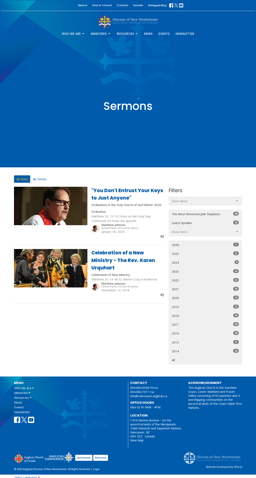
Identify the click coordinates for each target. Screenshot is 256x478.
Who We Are (71, 34)
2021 (204, 289)
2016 (204, 333)
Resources (125, 34)
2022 (204, 280)
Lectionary (84, 458)
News (148, 34)
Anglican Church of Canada (29, 458)
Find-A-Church (102, 5)
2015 (204, 342)
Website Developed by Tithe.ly (224, 466)
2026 (204, 245)
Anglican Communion (59, 457)
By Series (39, 179)
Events (164, 34)
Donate (138, 5)
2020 (204, 298)
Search (82, 5)
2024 (204, 262)
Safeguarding (157, 5)
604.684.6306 (139, 388)
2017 (204, 324)
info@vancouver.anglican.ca (148, 396)
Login (96, 469)
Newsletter (185, 34)
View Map (137, 440)
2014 (204, 351)
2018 (204, 315)
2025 (204, 253)
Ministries (99, 34)
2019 (204, 307)
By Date (22, 179)
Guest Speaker (204, 223)
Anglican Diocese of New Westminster (213, 456)
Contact (122, 5)
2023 (204, 271)
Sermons (100, 458)
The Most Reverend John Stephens (204, 214)
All (173, 360)
